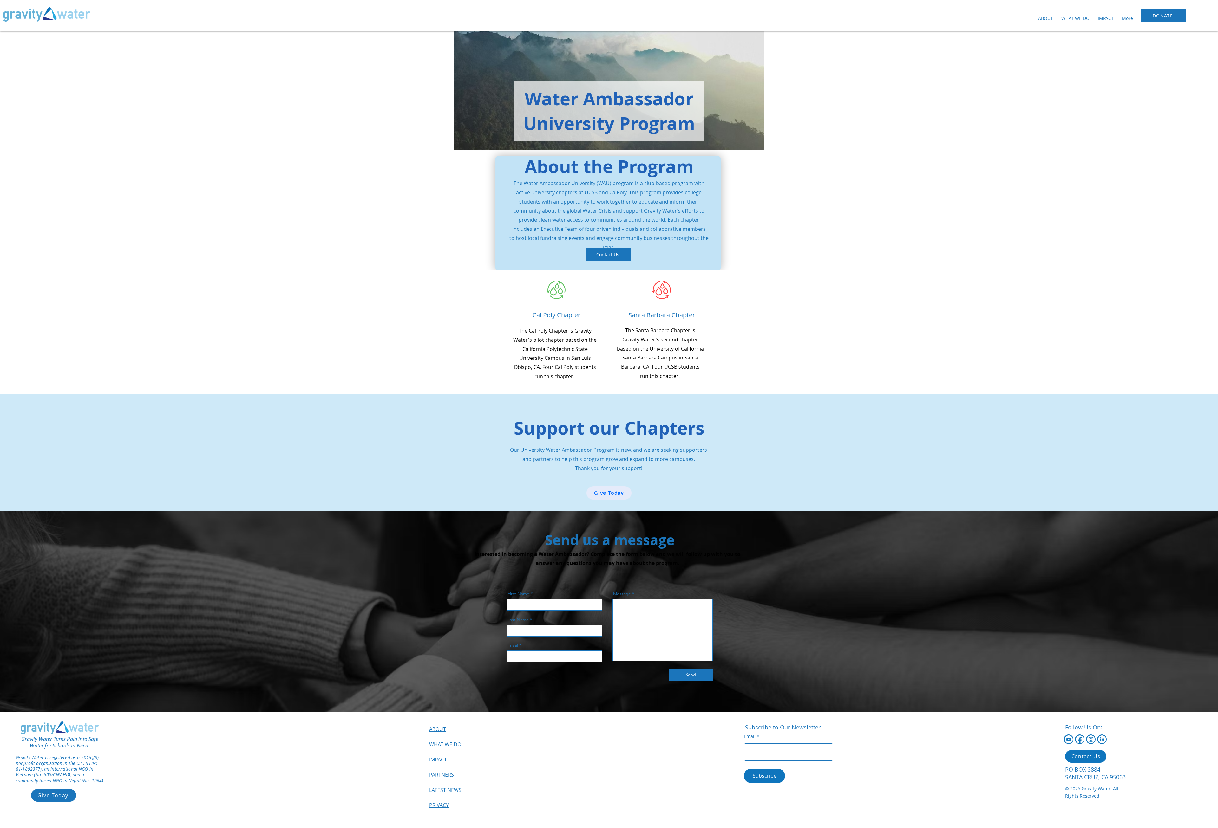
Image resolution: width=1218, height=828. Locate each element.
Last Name (518, 620)
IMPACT (438, 759)
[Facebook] (1080, 739)
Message (622, 594)
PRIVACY (439, 805)
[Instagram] (1091, 739)
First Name (518, 594)
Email (513, 645)
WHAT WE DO (445, 744)
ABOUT (437, 729)
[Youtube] (1069, 739)
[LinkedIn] (1102, 739)
